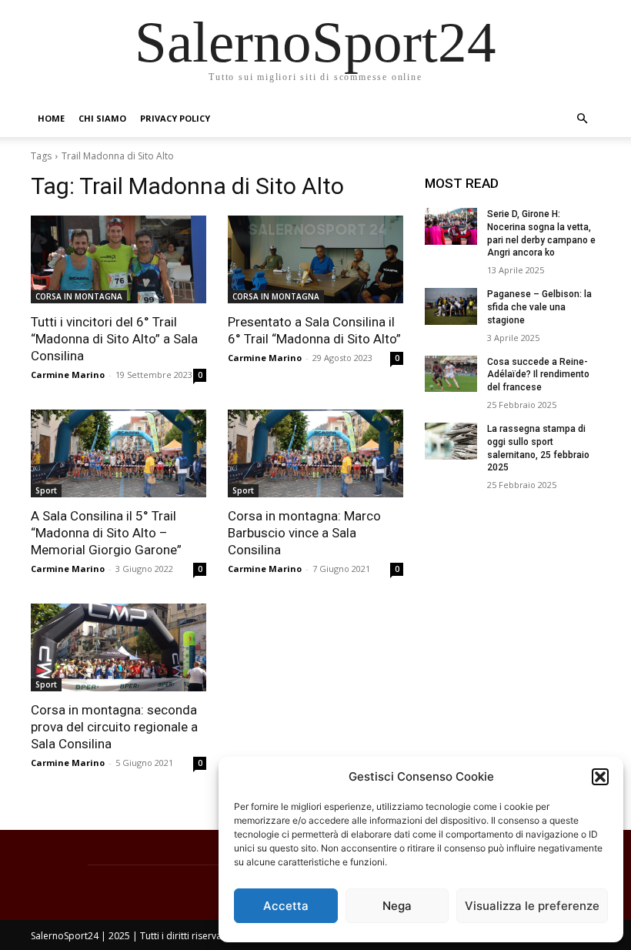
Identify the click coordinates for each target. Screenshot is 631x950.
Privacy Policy (175, 118)
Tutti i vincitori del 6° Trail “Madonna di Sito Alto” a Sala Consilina (114, 338)
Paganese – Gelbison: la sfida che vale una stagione (539, 307)
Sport (46, 490)
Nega (397, 905)
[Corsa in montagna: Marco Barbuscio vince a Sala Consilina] (315, 453)
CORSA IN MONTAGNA (78, 296)
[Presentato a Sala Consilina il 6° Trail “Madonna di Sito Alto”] (315, 259)
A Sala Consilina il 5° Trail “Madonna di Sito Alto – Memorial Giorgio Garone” (106, 532)
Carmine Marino (68, 374)
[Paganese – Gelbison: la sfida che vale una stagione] (451, 306)
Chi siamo (102, 118)
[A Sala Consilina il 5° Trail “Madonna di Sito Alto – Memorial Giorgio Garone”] (118, 453)
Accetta (286, 905)
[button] (600, 776)
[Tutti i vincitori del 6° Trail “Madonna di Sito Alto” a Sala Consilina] (118, 259)
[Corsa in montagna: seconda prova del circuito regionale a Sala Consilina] (118, 647)
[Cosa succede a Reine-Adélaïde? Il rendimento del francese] (451, 374)
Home (51, 118)
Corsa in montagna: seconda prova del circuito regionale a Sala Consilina (114, 726)
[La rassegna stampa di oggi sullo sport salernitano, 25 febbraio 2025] (451, 441)
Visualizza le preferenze (532, 905)
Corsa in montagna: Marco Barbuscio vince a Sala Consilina (304, 532)
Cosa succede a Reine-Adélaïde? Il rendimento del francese (538, 374)
